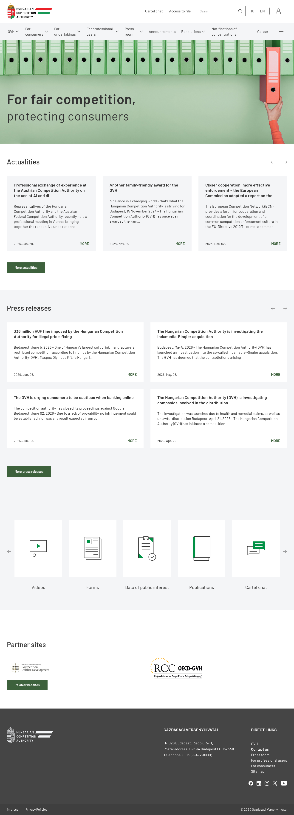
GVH (11, 31)
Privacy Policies (36, 809)
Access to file (180, 11)
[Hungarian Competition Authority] (30, 11)
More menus (281, 31)
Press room (129, 31)
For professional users (100, 31)
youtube (284, 783)
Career (262, 31)
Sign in (278, 11)
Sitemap (257, 771)
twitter (275, 783)
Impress (12, 809)
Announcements (162, 31)
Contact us (260, 749)
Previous (273, 162)
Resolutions (191, 31)
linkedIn (259, 783)
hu (252, 11)
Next (285, 162)
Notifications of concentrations (224, 31)
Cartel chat (154, 11)
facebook (251, 783)
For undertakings (65, 31)
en (262, 11)
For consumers (263, 765)
